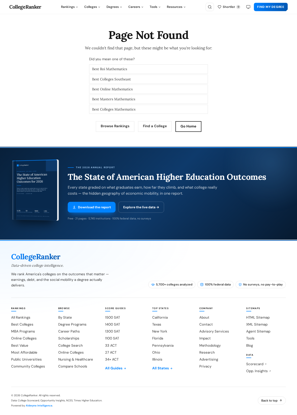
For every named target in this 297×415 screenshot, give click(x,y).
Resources (174, 7)
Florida (157, 338)
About (204, 317)
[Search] (210, 7)
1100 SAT (112, 338)
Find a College (155, 126)
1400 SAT (112, 324)
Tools (153, 7)
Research (207, 352)
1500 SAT (112, 317)
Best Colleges (22, 324)
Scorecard (254, 364)
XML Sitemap (257, 324)
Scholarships (68, 338)
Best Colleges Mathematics (114, 109)
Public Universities (26, 359)
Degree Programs (72, 324)
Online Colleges (24, 338)
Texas (156, 324)
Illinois (157, 359)
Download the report (94, 207)
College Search (70, 345)
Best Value (19, 345)
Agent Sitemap (258, 331)
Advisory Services (214, 331)
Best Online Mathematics (112, 89)
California (160, 317)
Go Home (188, 126)
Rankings (68, 7)
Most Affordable (24, 352)
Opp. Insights (257, 371)
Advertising (208, 359)
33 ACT (111, 345)
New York (159, 331)
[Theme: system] (248, 7)
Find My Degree (270, 7)
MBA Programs (23, 331)
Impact (205, 338)
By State (65, 317)
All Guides (114, 368)
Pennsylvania (163, 345)
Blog (249, 345)
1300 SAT (112, 331)
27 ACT (110, 352)
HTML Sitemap (258, 317)
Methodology (210, 345)
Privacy (205, 366)
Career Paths (69, 331)
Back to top (269, 400)
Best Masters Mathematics (113, 99)
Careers (134, 7)
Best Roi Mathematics (109, 69)
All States (160, 368)
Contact (206, 324)
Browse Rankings (115, 126)
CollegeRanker (25, 7)
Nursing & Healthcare (75, 359)
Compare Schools (72, 366)
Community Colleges (28, 366)
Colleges (90, 7)
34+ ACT (112, 359)
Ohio (156, 352)
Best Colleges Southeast (111, 79)
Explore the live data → (141, 207)
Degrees (113, 7)
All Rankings (20, 317)
